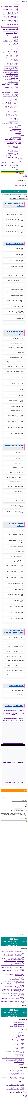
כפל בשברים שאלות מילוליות (16, 406)
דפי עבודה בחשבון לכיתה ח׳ (18, 1047)
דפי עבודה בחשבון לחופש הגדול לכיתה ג (15, 1085)
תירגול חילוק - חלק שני (18, 561)
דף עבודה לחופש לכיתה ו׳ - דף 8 (15, 670)
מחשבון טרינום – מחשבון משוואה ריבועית (15, 1060)
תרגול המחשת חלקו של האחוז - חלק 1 (16, 249)
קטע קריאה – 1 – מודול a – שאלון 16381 (15, 974)
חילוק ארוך (21, 1064)
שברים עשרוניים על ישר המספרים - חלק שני (15, 226)
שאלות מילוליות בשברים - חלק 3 (15, 371)
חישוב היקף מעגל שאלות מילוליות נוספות (15, 512)
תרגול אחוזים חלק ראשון (17, 266)
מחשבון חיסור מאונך (19, 977)
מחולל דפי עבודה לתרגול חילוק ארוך (16, 959)
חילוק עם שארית (19, 589)
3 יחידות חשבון (21, 1032)
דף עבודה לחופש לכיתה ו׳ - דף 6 (15, 660)
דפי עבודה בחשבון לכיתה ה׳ (18, 1043)
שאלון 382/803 (21, 1036)
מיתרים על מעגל (19, 491)
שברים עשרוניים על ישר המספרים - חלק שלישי (15, 232)
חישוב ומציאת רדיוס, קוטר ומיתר (15, 496)
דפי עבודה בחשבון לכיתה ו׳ (18, 1044)
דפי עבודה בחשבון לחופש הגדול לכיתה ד (15, 1087)
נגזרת (23, 1063)
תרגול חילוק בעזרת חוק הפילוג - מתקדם (16, 613)
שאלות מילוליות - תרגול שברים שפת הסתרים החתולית (16, 382)
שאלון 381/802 (21, 1035)
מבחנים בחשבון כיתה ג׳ (19, 1024)
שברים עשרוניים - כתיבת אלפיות (15, 214)
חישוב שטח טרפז (19, 463)
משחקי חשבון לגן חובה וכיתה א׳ (17, 1070)
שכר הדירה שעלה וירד (18, 318)
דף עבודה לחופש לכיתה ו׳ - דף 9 (15, 675)
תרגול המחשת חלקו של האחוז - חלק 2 (16, 255)
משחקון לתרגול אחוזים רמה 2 (16, 295)
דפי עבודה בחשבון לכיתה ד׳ (18, 1041)
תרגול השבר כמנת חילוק (17, 410)
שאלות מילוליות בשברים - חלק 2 (15, 366)
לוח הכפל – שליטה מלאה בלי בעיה (16, 1078)
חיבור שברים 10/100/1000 (17, 357)
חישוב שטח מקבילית (18, 467)
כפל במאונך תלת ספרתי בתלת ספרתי (15, 1074)
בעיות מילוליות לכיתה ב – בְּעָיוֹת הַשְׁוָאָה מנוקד (14, 954)
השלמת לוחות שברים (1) (17, 338)
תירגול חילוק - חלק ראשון (17, 556)
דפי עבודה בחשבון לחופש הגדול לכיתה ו (15, 1089)
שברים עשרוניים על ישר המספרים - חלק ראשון (15, 220)
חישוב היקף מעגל (19, 500)
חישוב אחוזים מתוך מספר (17, 285)
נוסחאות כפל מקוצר (19, 1048)
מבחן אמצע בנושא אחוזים (17, 690)
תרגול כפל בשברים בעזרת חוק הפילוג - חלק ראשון (16, 416)
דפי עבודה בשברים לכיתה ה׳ (17, 1076)
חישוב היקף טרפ (19, 452)
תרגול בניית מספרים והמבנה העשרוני (16, 541)
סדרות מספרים (20, 530)
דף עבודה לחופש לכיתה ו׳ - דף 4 (15, 651)
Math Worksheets (20, 1037)
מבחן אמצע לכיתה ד (19, 963)
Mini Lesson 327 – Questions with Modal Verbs (13, 989)
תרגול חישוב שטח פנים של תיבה (15, 486)
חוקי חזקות (21, 1056)
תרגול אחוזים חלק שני (18, 271)
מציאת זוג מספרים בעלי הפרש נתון (16, 535)
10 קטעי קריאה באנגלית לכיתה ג (16, 979)
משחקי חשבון (21, 1091)
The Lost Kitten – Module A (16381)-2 (15, 973)
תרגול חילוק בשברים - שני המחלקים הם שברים (17, 434)
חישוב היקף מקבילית (18, 458)
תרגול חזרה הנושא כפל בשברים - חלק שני (15, 400)
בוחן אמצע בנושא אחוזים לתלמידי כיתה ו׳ (15, 301)
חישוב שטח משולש (20, 1055)
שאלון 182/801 (21, 1033)
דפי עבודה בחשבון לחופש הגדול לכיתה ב (15, 1084)
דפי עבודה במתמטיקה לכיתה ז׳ (17, 1046)
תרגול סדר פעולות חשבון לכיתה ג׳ (16, 1073)
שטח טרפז (22, 1052)
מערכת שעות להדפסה (19, 1062)
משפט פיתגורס (21, 1050)
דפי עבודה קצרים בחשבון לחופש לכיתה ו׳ (14, 632)
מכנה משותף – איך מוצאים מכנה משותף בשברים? (13, 1077)
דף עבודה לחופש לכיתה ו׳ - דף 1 (15, 637)
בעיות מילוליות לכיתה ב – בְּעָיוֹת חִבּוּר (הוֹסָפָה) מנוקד (12, 958)
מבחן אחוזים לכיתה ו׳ (18, 306)
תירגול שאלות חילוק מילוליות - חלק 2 (15, 572)
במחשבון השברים (16, 194)
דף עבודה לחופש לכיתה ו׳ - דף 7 (15, 665)
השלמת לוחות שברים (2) (17, 343)
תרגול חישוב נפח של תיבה (17, 481)
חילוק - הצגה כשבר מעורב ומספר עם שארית (15, 584)
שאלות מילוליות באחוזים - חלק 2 (15, 280)
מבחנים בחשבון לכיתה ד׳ (18, 1025)
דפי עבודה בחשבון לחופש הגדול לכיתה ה (15, 1088)
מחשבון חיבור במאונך (19, 978)
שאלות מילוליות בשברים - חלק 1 (15, 361)
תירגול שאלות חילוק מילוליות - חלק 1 (15, 566)
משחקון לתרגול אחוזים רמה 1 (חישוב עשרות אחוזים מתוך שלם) (15, 290)
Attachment (24, 809)
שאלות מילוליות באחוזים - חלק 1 (15, 275)
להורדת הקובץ (14, 192)
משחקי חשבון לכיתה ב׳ (19, 1072)
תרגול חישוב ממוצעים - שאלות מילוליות (16, 428)
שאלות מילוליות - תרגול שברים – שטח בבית (15, 388)
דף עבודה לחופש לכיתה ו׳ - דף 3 (15, 646)
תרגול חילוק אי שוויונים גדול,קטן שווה (16, 595)
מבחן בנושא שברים (19, 694)
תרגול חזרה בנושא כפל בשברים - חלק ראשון (15, 394)
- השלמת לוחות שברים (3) (15, 347)
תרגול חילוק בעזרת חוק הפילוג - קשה (16, 619)
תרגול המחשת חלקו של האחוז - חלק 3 (16, 261)
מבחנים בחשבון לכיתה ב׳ (18, 1022)
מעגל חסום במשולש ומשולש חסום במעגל (15, 1051)
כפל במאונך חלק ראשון (18, 551)
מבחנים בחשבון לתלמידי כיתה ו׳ (17, 1026)
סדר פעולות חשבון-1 (19, 975)
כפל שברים (21, 352)
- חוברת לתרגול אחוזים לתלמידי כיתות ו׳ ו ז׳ (16, 312)
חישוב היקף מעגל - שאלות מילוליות (17, 506)
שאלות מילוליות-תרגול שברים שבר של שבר (16, 376)
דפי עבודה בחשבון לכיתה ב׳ (18, 1039)
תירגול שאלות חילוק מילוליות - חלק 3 (15, 578)
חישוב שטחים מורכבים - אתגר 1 (15, 472)
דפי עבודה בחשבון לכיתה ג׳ (18, 1040)
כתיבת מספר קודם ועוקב (17, 546)
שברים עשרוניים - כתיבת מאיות (16, 210)
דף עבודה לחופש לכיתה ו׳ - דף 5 (15, 656)
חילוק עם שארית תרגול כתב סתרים (17, 601)
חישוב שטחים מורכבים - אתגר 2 (15, 477)
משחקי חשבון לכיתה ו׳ (14, 706)
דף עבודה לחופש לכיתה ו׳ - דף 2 (15, 642)
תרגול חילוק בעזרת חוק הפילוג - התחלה (16, 607)
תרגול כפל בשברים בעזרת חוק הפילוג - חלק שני (16, 422)
